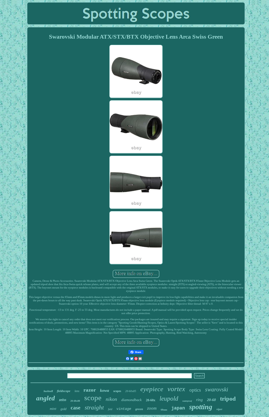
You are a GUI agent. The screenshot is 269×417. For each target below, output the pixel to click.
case (75, 408)
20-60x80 (75, 401)
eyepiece (151, 389)
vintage (123, 409)
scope (93, 398)
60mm (164, 409)
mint (53, 409)
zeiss (62, 399)
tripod (228, 398)
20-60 (211, 400)
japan (178, 408)
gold (63, 409)
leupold (169, 398)
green (139, 409)
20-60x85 (130, 391)
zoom (152, 408)
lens (77, 391)
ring (199, 399)
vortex (176, 389)
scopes (117, 391)
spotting (200, 407)
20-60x (150, 400)
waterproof (187, 401)
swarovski (216, 389)
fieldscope (63, 391)
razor (89, 390)
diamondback (131, 400)
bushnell (48, 391)
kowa (104, 390)
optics (195, 390)
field (110, 409)
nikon (111, 399)
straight (94, 407)
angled (45, 398)
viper (219, 409)
